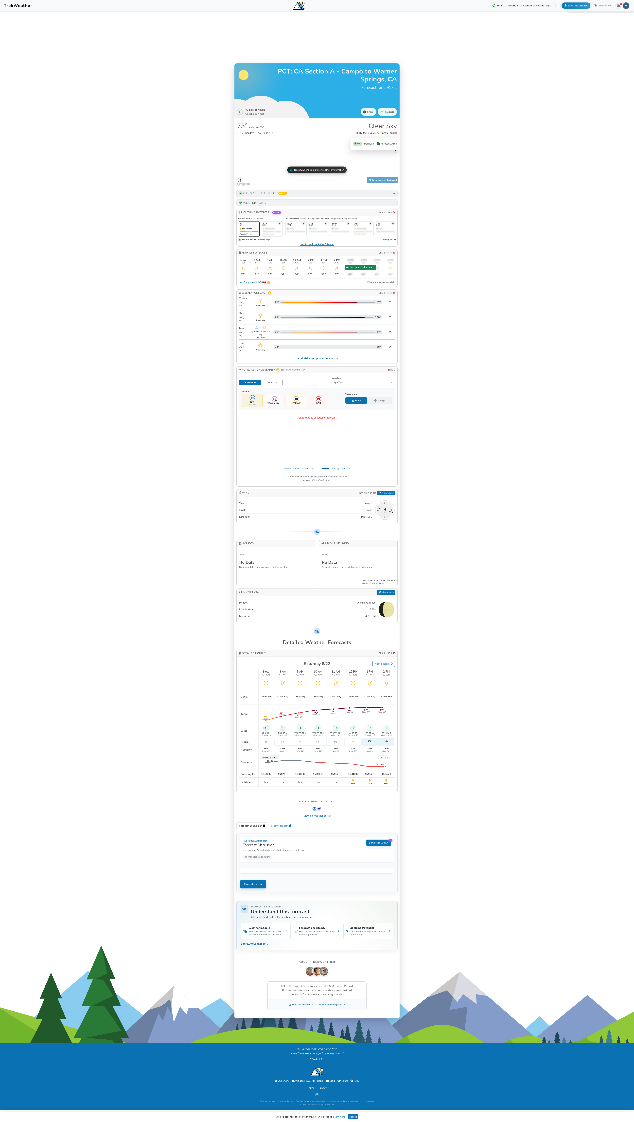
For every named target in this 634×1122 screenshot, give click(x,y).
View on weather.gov (315, 816)
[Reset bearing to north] (395, 151)
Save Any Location (577, 5)
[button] (317, 193)
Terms (311, 1088)
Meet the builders (301, 1004)
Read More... (251, 884)
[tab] (252, 825)
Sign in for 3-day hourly (362, 267)
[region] (317, 162)
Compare (272, 382)
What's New (604, 5)
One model (250, 382)
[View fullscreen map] (239, 180)
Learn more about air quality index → (378, 580)
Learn (344, 1081)
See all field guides (255, 944)
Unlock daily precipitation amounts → (317, 358)
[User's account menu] (626, 5)
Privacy (322, 1088)
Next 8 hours (382, 664)
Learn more (339, 1116)
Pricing (319, 1081)
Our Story (283, 1081)
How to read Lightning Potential (317, 244)
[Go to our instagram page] (317, 1095)
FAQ (356, 1081)
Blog (332, 1081)
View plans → (389, 239)
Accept (353, 1116)
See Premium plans (332, 1004)
